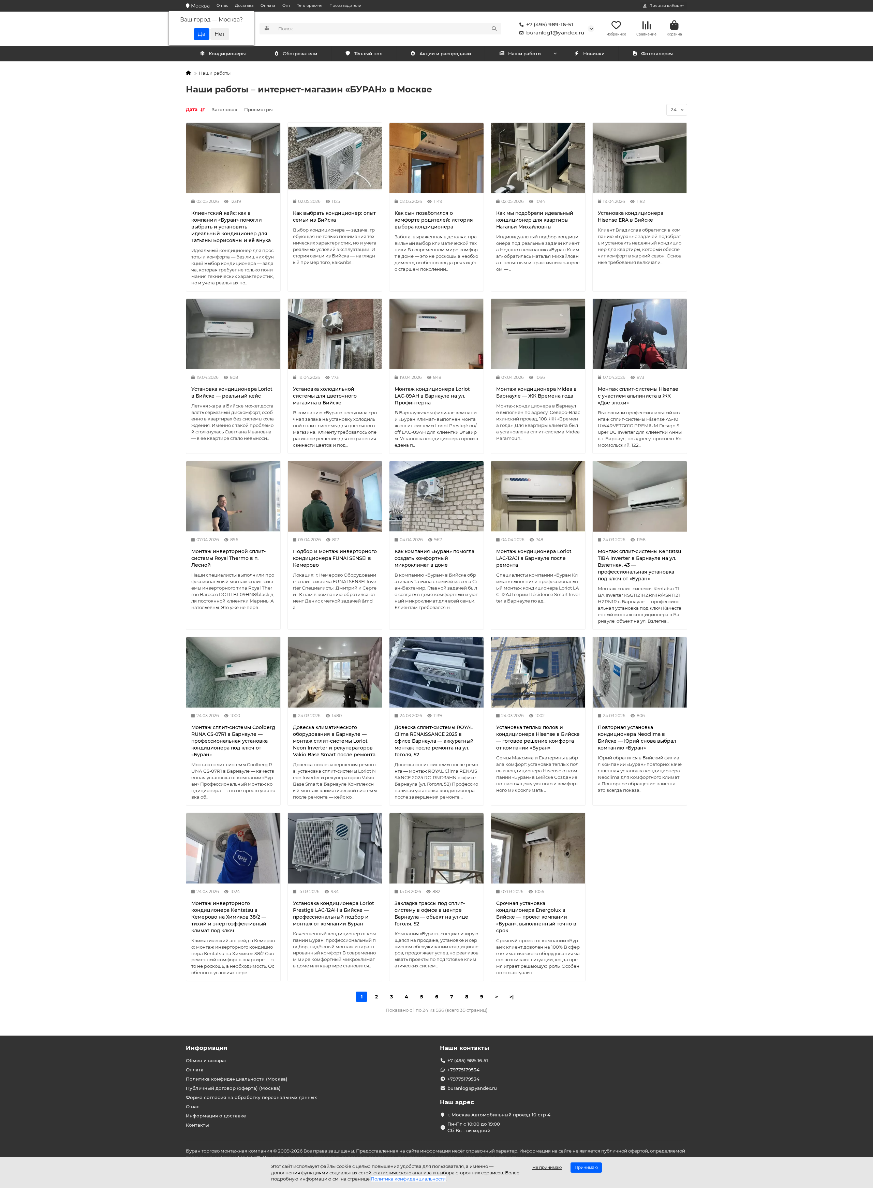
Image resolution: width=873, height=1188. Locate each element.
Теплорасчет (310, 5)
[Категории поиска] (267, 28)
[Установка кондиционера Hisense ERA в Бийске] (640, 158)
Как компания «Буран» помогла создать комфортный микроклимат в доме (434, 558)
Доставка (244, 5)
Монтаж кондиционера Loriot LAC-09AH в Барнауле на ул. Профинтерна (432, 396)
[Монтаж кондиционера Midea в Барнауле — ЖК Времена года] (538, 334)
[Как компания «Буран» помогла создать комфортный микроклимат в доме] (436, 496)
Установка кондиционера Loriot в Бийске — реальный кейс (231, 392)
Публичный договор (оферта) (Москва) (233, 1088)
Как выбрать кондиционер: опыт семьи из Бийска (334, 216)
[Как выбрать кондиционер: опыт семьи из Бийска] (335, 158)
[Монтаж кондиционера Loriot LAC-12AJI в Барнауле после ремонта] (538, 496)
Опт (286, 5)
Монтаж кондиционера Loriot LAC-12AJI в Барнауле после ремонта (534, 558)
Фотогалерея (657, 53)
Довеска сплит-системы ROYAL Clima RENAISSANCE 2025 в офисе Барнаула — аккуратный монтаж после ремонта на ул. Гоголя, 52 (434, 741)
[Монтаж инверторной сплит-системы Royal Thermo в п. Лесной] (233, 496)
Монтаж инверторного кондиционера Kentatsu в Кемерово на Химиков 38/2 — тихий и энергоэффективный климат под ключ (228, 917)
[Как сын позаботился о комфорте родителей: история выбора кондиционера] (436, 158)
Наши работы (525, 53)
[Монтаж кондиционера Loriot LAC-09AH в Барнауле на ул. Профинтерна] (436, 334)
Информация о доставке (216, 1115)
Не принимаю (547, 1167)
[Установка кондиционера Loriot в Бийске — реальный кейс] (233, 334)
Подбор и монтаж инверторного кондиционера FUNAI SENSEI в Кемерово (335, 558)
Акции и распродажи (445, 53)
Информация (206, 1047)
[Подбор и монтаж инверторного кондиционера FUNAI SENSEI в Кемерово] (335, 496)
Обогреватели (300, 53)
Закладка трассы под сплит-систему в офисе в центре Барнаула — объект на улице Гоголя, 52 (431, 913)
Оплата (268, 5)
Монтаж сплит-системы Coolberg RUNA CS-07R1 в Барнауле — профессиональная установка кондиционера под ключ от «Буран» (233, 741)
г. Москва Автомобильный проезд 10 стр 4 (498, 1114)
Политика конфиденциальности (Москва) (236, 1079)
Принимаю (586, 1167)
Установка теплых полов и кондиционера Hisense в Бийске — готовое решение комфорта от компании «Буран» (538, 737)
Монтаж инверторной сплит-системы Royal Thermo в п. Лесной (228, 558)
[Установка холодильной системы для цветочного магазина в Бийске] (335, 334)
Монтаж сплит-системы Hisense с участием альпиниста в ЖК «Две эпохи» (638, 396)
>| (511, 997)
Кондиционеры (227, 53)
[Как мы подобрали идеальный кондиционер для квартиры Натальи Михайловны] (538, 158)
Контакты (197, 1125)
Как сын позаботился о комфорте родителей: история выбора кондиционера (434, 220)
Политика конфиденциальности (408, 1179)
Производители (345, 5)
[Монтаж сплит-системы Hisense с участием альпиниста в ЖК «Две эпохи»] (640, 334)
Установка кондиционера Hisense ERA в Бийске (630, 216)
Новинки (594, 53)
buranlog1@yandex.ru (555, 32)
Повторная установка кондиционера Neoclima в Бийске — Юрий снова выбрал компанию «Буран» (637, 737)
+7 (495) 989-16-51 (549, 24)
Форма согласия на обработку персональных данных (251, 1097)
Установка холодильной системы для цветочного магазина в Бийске (325, 396)
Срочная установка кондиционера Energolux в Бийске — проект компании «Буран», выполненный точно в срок (536, 917)
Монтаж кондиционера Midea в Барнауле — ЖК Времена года (536, 392)
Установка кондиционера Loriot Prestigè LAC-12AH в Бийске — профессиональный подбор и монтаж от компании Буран (333, 913)
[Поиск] (494, 28)
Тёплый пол (368, 53)
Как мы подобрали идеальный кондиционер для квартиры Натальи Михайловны (534, 220)
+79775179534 (463, 1069)
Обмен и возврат (206, 1060)
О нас (222, 5)
